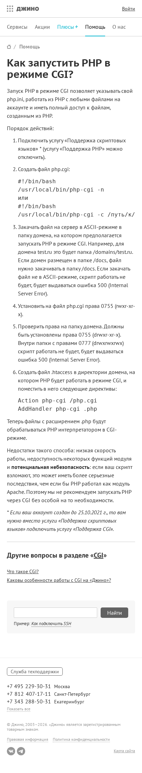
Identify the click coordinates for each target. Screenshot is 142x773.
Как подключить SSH (51, 624)
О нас (119, 26)
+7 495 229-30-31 (29, 686)
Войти (128, 9)
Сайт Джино (9, 46)
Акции (42, 26)
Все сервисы (8, 8)
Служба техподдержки (35, 671)
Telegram (21, 751)
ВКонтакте (11, 751)
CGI (98, 555)
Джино (28, 8)
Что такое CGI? (23, 571)
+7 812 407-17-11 (29, 693)
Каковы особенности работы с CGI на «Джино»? (59, 580)
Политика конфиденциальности (81, 739)
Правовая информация (27, 739)
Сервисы (17, 26)
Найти (114, 612)
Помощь (95, 26)
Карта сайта (124, 750)
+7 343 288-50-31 (29, 701)
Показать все (18, 708)
